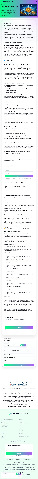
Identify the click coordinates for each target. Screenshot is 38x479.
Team (2, 436)
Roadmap (21, 422)
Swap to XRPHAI (4, 426)
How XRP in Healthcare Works (7, 419)
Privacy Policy (21, 430)
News (2, 430)
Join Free (18, 473)
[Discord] (18, 441)
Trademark (21, 419)
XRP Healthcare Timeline (24, 423)
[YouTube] (20, 441)
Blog (2, 432)
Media (2, 433)
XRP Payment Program (5, 421)
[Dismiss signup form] (20, 473)
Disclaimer (21, 433)
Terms (20, 432)
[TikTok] (24, 441)
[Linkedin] (16, 441)
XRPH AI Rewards (4, 425)
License (20, 421)
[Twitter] (11, 441)
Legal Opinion (21, 434)
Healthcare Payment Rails (6, 423)
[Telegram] (13, 441)
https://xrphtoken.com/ (9, 60)
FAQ (20, 425)
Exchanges (3, 434)
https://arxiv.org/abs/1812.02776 (23, 228)
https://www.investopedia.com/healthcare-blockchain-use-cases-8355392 (20, 80)
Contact (2, 437)
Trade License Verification (24, 436)
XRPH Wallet (3, 422)
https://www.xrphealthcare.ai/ (10, 61)
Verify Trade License (19, 462)
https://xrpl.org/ (12, 99)
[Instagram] (27, 441)
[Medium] (22, 441)
